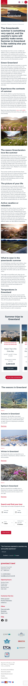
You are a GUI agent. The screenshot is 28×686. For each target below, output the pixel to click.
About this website (6, 671)
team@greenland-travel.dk (8, 576)
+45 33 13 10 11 (6, 574)
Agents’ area (4, 613)
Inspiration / (4, 24)
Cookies (3, 675)
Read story (3, 426)
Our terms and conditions (7, 669)
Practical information (6, 600)
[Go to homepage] (4, 2)
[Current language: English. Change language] (19, 2)
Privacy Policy (4, 678)
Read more (10, 368)
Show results (6, 532)
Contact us (3, 602)
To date (18, 510)
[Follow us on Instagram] (6, 620)
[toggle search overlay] (22, 2)
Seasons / (9, 24)
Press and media (5, 609)
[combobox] (19, 2)
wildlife (23, 110)
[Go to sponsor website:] (7, 634)
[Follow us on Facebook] (2, 620)
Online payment (5, 598)
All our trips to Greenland (14, 377)
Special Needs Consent (7, 673)
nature (18, 110)
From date (6, 510)
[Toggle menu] (25, 2)
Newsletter (4, 611)
